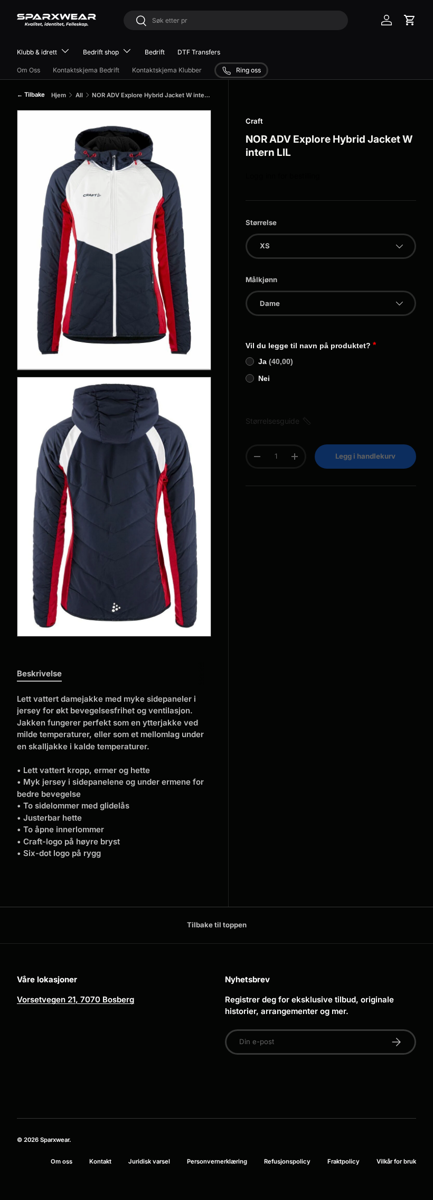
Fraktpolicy (343, 1161)
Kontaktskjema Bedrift (86, 70)
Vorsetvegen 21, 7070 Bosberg (75, 999)
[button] (409, 20)
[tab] (39, 673)
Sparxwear (54, 1139)
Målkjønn (261, 279)
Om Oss (28, 70)
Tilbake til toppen (217, 924)
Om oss (61, 1161)
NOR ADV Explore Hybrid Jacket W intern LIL (151, 95)
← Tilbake (31, 94)
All (79, 95)
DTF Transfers (198, 52)
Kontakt (100, 1161)
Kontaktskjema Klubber (167, 70)
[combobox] (236, 20)
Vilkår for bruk (396, 1161)
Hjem (58, 95)
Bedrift (155, 52)
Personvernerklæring (217, 1161)
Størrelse (261, 222)
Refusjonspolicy (287, 1161)
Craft (254, 121)
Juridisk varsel (149, 1161)
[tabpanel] (114, 776)
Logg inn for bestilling (283, 175)
